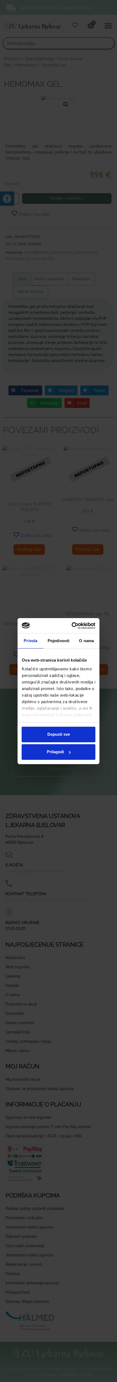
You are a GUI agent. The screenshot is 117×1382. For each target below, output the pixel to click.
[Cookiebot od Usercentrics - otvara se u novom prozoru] (75, 625)
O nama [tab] (86, 640)
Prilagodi (55, 751)
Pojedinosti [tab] (58, 640)
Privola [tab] (30, 640)
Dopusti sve (58, 734)
